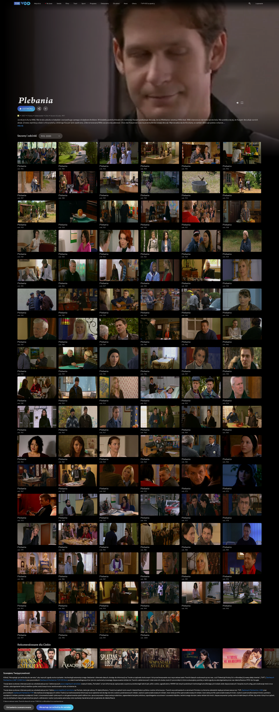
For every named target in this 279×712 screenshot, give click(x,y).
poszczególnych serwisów (71, 684)
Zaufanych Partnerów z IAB (252, 690)
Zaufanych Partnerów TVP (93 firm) (54, 680)
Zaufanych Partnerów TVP (23, 693)
